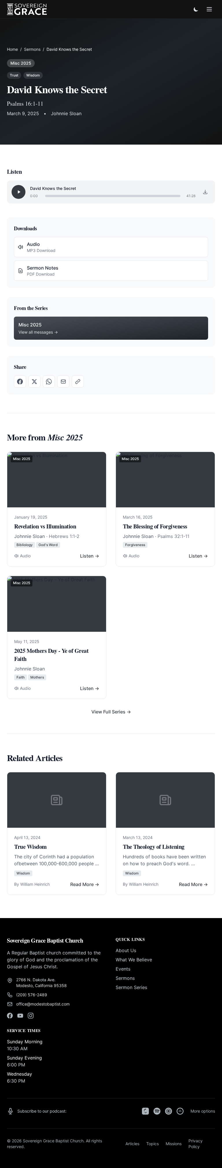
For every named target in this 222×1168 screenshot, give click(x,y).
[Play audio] (18, 192)
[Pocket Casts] (168, 1111)
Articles (132, 1143)
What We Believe (134, 960)
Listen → (89, 556)
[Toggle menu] (209, 9)
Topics (152, 1143)
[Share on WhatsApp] (49, 381)
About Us (126, 950)
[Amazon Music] (180, 1111)
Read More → (84, 884)
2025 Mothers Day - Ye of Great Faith (51, 654)
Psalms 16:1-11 (25, 103)
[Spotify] (156, 1111)
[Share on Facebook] (20, 381)
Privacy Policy (195, 1143)
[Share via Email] (63, 381)
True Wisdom (30, 846)
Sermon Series (131, 987)
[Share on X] (34, 381)
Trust (14, 75)
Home (12, 49)
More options (202, 1111)
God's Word (48, 545)
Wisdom (33, 75)
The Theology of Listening (153, 846)
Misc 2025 (20, 63)
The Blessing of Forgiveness (155, 526)
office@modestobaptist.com (43, 1003)
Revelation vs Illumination (45, 526)
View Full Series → (111, 712)
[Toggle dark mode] (196, 9)
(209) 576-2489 (31, 994)
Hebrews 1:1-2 (64, 536)
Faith (20, 677)
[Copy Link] (78, 381)
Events (123, 969)
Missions (174, 1143)
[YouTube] (20, 1016)
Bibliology (24, 545)
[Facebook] (10, 1016)
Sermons (32, 49)
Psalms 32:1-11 (173, 536)
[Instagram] (31, 1016)
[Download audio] (205, 192)
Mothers (37, 677)
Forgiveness (135, 545)
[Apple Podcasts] (145, 1111)
